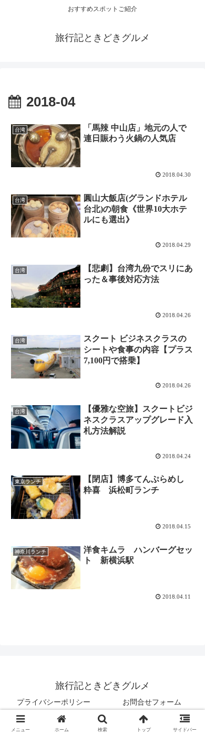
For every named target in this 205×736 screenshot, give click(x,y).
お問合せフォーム (151, 702)
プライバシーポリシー (53, 702)
